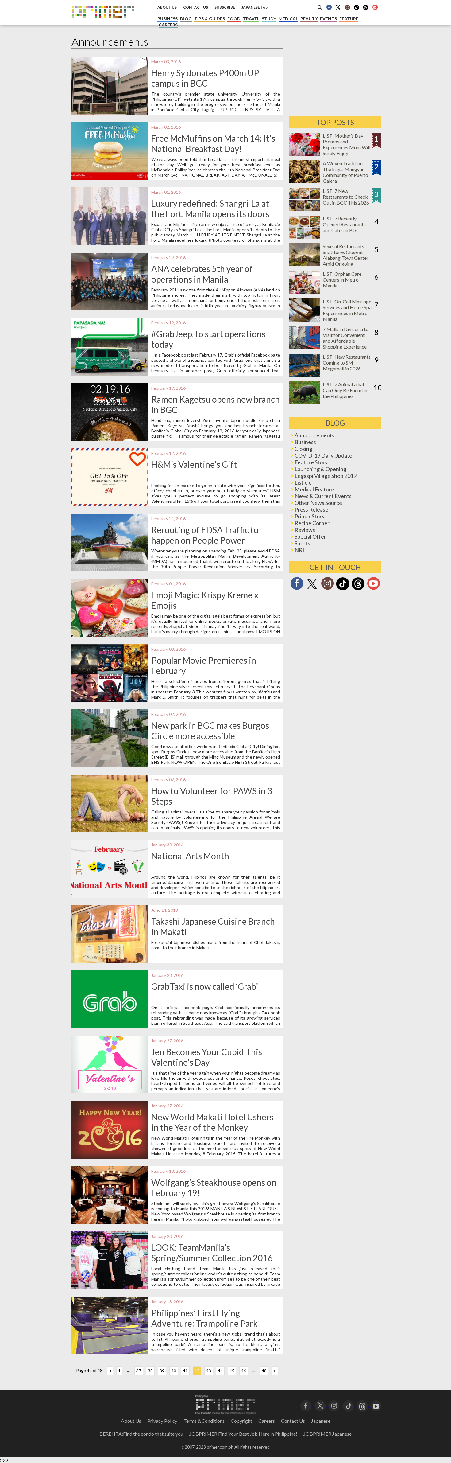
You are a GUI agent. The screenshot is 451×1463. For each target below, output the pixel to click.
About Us (131, 1421)
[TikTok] (356, 9)
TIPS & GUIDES (209, 18)
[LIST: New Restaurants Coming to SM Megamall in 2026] (304, 375)
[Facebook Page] (329, 7)
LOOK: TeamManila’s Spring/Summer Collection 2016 (211, 1252)
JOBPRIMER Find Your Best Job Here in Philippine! (243, 1434)
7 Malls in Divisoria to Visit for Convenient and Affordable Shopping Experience (345, 337)
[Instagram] (347, 7)
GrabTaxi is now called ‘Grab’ (204, 986)
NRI (299, 550)
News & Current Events (323, 496)
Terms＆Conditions (204, 1421)
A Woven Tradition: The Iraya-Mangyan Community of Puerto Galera (345, 172)
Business (305, 442)
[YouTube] (376, 1405)
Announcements (314, 435)
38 (150, 1370)
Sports (302, 543)
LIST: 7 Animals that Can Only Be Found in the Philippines (345, 390)
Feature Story (311, 462)
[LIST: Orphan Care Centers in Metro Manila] (304, 292)
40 (173, 1370)
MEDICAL (288, 18)
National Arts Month (190, 856)
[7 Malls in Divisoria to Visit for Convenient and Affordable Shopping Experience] (304, 347)
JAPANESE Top (254, 7)
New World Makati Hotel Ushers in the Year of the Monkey (212, 1122)
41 (185, 1370)
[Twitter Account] (338, 7)
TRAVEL (251, 18)
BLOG (186, 18)
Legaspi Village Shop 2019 (326, 475)
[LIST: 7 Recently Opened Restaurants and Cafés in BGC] (304, 237)
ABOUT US (167, 7)
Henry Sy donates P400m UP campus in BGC (205, 78)
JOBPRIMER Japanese (327, 1434)
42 (197, 1370)
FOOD (234, 18)
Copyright (241, 1421)
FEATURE (348, 18)
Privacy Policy (162, 1421)
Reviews (305, 529)
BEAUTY (309, 18)
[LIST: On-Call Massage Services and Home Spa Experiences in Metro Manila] (304, 319)
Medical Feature (314, 489)
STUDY (269, 18)
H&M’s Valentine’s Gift (194, 464)
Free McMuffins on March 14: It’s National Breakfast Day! (213, 143)
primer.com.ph (220, 1446)
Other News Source (318, 502)
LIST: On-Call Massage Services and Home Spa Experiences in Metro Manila (347, 310)
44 (220, 1370)
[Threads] (358, 589)
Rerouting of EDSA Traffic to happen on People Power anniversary (205, 540)
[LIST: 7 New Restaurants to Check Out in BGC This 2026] (304, 209)
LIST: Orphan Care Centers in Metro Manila (342, 279)
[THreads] (366, 9)
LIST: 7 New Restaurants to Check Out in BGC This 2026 (346, 196)
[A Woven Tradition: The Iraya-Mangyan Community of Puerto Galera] (304, 181)
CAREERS (168, 24)
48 (264, 1370)
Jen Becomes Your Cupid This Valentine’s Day (206, 1057)
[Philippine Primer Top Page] (102, 22)
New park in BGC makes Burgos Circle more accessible (210, 730)
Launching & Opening (320, 469)
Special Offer (310, 536)
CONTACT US (195, 7)
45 (231, 1370)
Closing (303, 448)
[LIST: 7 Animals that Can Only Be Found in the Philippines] (304, 402)
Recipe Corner (312, 523)
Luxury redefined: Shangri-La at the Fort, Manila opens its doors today (210, 213)
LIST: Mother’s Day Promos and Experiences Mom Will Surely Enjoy (346, 144)
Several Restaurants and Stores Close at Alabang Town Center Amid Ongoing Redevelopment (345, 257)
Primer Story (310, 516)
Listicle (303, 482)
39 (162, 1370)
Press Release (311, 509)
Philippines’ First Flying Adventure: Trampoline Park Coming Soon (204, 1323)
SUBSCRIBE (224, 7)
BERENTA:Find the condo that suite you (141, 1434)
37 (138, 1370)
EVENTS (328, 18)
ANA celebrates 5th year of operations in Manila (202, 273)
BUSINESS (167, 18)
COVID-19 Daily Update (323, 455)
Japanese (320, 1421)
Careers (266, 1421)
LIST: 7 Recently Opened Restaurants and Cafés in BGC (344, 224)
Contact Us (293, 1421)
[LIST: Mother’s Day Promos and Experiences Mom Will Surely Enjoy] (304, 154)
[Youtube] (375, 7)
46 (243, 1370)
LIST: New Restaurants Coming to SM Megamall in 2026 (347, 362)
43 (208, 1370)
